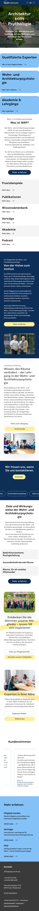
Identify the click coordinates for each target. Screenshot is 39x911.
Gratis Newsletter (10, 895)
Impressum (19, 905)
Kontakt (19, 477)
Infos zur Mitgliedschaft (19, 652)
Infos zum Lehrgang (19, 423)
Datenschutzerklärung (11, 908)
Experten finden (19, 713)
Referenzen (20, 719)
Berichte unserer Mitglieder (20, 657)
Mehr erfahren (19, 172)
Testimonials (19, 429)
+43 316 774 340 (10, 880)
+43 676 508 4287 (11, 882)
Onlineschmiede (9, 905)
